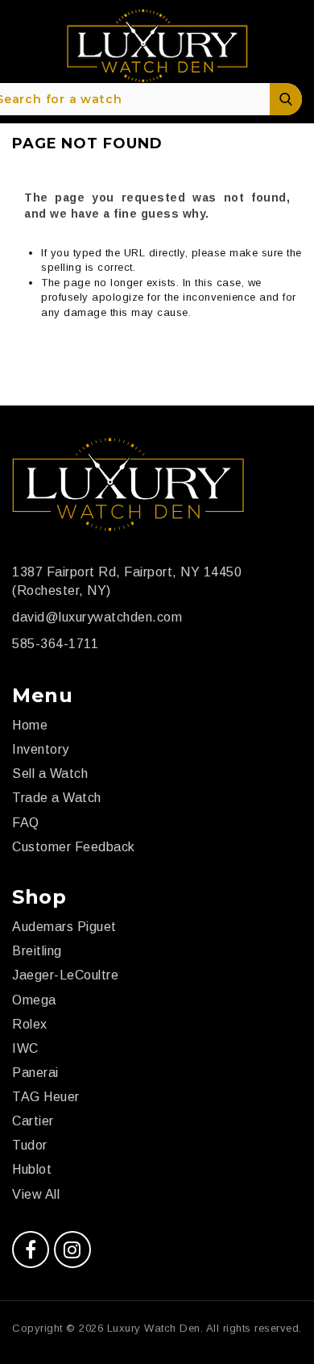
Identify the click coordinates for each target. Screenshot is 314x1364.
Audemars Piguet (64, 927)
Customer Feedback (73, 847)
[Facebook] (30, 1249)
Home (30, 725)
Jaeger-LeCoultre (65, 975)
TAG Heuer (46, 1097)
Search (286, 99)
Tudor (30, 1145)
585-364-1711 (55, 644)
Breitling (37, 951)
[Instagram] (72, 1249)
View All (36, 1194)
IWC (25, 1048)
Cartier (33, 1121)
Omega (34, 1000)
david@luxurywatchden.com (97, 617)
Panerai (35, 1072)
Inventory (40, 749)
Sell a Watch (50, 773)
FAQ (25, 823)
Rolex (30, 1024)
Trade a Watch (56, 798)
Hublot (32, 1169)
